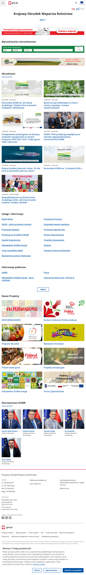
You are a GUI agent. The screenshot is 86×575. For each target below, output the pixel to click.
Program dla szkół (10, 344)
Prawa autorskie (51, 533)
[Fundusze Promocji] (43, 61)
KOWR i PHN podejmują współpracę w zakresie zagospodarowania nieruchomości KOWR (62, 137)
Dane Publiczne (35, 484)
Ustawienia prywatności (50, 536)
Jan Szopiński (70, 431)
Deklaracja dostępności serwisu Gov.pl (25, 536)
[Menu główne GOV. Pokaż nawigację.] (3, 3)
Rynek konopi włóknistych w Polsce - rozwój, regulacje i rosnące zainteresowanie (61, 105)
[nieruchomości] (43, 31)
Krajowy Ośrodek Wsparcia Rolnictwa (43, 14)
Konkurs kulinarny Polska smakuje (60, 320)
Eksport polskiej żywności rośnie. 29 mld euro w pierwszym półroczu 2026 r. (21, 169)
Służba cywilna (21, 533)
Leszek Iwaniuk (29, 431)
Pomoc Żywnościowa (54, 391)
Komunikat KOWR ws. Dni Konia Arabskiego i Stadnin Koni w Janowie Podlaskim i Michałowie (19, 105)
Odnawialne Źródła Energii (14, 391)
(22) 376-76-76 (7, 504)
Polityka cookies (7, 533)
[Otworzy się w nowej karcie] (3, 517)
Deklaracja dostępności (38, 480)
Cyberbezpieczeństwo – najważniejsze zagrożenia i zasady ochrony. (72, 482)
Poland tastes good (11, 367)
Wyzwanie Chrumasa (54, 344)
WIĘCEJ (43, 289)
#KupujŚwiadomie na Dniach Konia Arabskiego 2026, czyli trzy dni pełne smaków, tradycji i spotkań (19, 200)
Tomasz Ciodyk (49, 431)
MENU (42, 20)
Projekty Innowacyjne (54, 367)
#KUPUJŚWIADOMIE (11, 320)
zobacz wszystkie (7, 77)
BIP (42, 533)
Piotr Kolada (6, 459)
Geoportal (5, 536)
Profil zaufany (34, 533)
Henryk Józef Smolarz (10, 431)
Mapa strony (64, 488)
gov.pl (9, 527)
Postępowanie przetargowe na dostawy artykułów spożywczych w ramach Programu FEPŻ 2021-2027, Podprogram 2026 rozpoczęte (21, 138)
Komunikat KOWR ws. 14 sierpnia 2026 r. (63, 168)
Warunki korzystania (66, 533)
